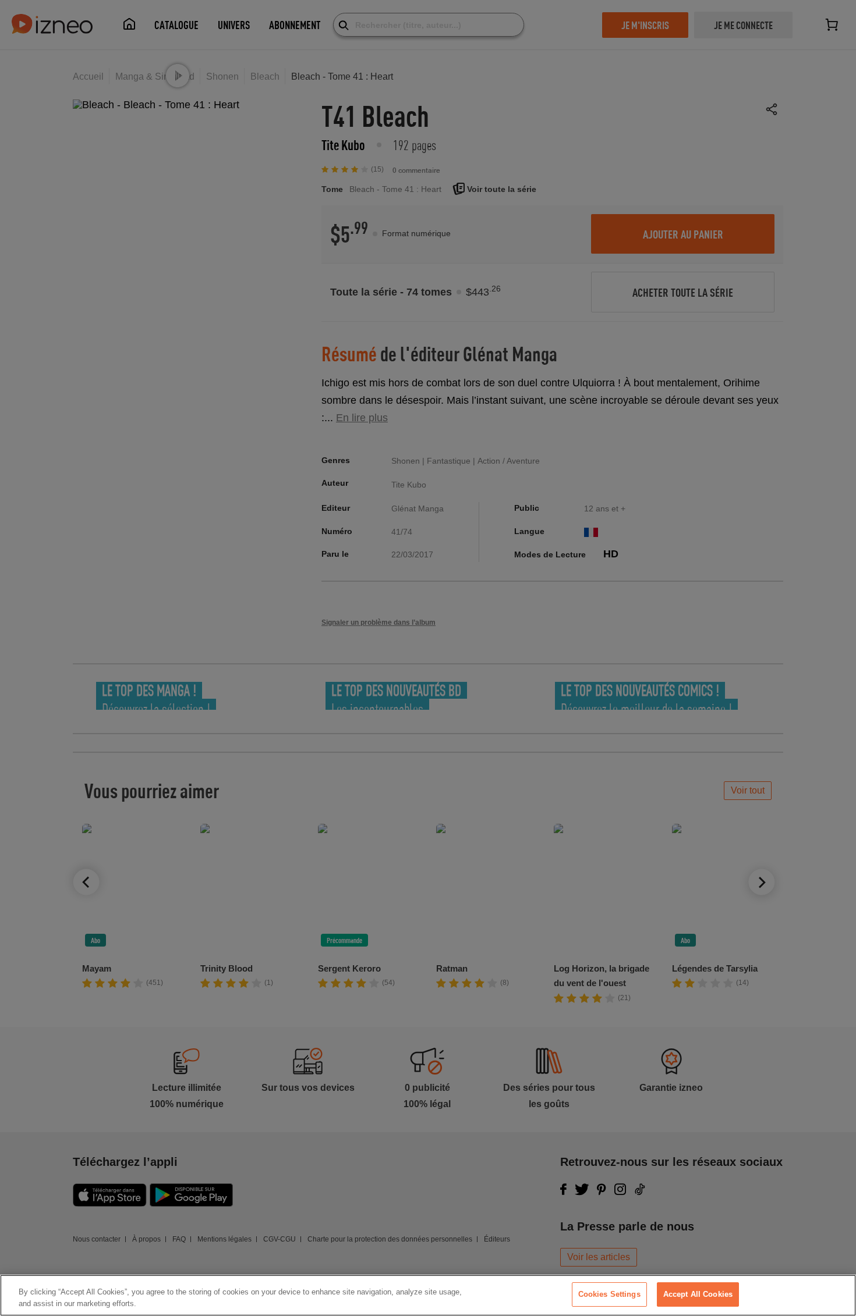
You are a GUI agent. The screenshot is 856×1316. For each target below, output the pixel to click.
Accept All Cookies (698, 1294)
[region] (428, 1295)
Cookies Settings (609, 1294)
